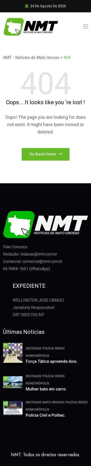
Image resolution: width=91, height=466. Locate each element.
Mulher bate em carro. (46, 389)
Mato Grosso (53, 402)
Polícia (48, 348)
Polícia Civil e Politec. (45, 415)
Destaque (33, 348)
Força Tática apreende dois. (52, 361)
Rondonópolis (37, 355)
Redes (60, 348)
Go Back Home (43, 154)
